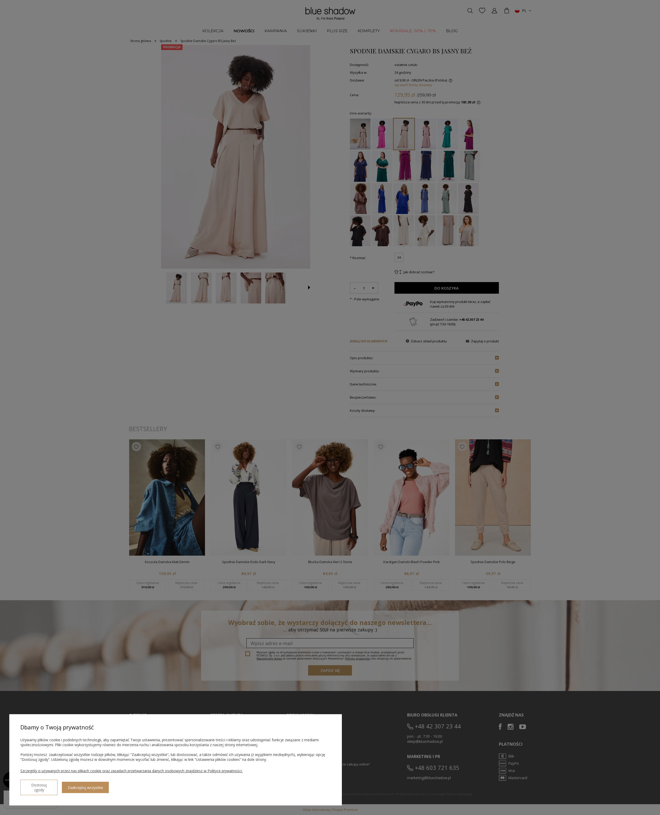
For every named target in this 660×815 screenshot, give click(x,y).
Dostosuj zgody (39, 787)
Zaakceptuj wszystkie (85, 787)
